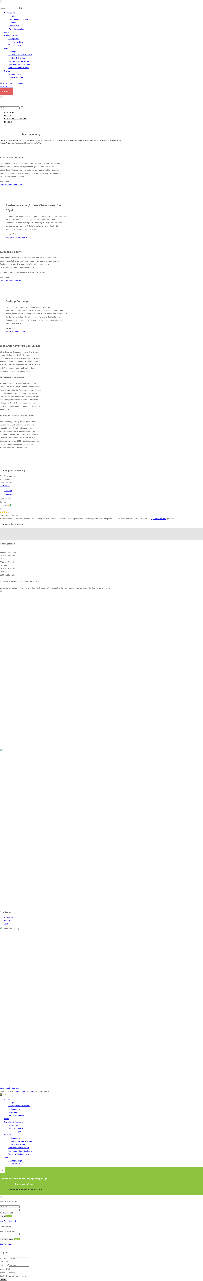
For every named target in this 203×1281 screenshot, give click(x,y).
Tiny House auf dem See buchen (20, 64)
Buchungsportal (14, 22)
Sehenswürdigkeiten (16, 42)
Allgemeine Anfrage (15, 77)
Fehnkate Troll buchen (16, 58)
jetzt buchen (6, 91)
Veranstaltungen (14, 45)
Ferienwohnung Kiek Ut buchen (20, 55)
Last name (4, 1262)
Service (7, 71)
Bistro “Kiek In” (13, 26)
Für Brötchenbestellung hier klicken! (24, 1189)
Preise (6, 32)
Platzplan (12, 16)
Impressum (8, 921)
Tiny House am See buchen (18, 61)
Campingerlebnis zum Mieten (19, 19)
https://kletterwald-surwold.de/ (11, 185)
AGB (6, 924)
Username (4, 1265)
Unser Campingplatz (16, 29)
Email (2, 1269)
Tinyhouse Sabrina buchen (18, 68)
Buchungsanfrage (15, 74)
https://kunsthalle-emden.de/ (10, 280)
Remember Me (8, 1213)
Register (3, 1279)
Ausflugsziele (13, 39)
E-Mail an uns (5, 486)
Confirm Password (7, 1276)
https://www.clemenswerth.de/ (17, 237)
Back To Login (5, 1244)
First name (4, 1258)
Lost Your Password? (8, 1221)
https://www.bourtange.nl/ (15, 331)
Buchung (7, 48)
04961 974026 (6, 87)
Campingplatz (9, 13)
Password (4, 1272)
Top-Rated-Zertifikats (158, 519)
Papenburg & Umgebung (13, 35)
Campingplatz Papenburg (9, 1088)
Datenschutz (9, 917)
